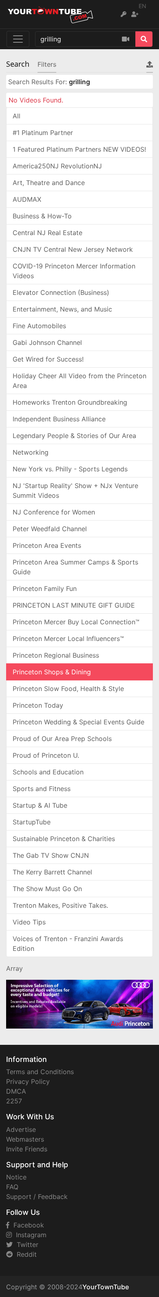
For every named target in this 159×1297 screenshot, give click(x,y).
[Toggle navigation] (18, 39)
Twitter (25, 1244)
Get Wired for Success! (48, 359)
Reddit (25, 1254)
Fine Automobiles (39, 326)
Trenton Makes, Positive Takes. (60, 905)
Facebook (26, 1225)
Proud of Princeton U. (46, 755)
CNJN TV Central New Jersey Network (73, 249)
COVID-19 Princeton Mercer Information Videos (74, 271)
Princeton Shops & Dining (52, 672)
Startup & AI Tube (40, 805)
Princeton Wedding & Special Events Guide (78, 722)
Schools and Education (48, 772)
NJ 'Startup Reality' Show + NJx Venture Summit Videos (75, 490)
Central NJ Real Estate (47, 233)
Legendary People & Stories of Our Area (74, 436)
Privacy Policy (28, 1081)
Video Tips (29, 922)
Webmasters (25, 1139)
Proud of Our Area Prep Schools (62, 739)
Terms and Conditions (40, 1072)
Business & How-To (42, 216)
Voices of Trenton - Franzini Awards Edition (68, 944)
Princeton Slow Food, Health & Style (68, 688)
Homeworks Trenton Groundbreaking (70, 402)
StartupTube (32, 822)
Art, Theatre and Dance (49, 183)
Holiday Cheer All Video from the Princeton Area (79, 381)
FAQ (12, 1187)
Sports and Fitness (42, 789)
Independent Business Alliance (59, 419)
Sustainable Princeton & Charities (64, 839)
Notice (16, 1177)
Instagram (29, 1235)
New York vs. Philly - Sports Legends (70, 469)
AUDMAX (27, 199)
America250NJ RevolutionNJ (57, 166)
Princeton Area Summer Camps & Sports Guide (75, 567)
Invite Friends (26, 1149)
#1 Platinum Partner (43, 133)
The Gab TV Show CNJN (51, 855)
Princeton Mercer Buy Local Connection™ (76, 622)
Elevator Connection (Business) (61, 292)
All (16, 116)
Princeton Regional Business (56, 655)
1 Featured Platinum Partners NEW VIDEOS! (79, 149)
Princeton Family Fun (45, 588)
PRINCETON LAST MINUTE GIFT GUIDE (74, 605)
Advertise (21, 1129)
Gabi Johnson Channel (47, 342)
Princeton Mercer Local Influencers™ (68, 638)
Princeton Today (38, 705)
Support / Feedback (37, 1196)
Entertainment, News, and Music (62, 309)
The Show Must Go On (47, 889)
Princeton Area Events (47, 545)
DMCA (16, 1091)
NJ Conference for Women (54, 512)
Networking (31, 452)
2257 (14, 1101)
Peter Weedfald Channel (50, 529)
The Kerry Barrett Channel (52, 872)
